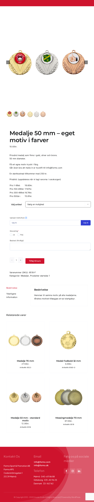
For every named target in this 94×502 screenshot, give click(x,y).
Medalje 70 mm (25, 361)
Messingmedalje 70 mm (68, 418)
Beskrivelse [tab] (11, 288)
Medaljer (25, 276)
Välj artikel (16, 204)
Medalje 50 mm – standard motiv (25, 419)
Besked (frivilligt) (17, 240)
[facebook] (66, 471)
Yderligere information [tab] (11, 295)
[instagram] (72, 471)
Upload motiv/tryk (18, 218)
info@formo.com (54, 168)
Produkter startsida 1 (40, 276)
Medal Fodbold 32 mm (68, 361)
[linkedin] (79, 471)
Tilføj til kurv (35, 261)
